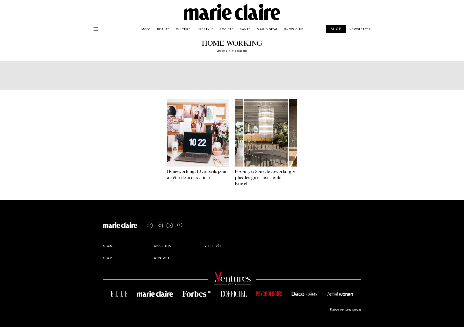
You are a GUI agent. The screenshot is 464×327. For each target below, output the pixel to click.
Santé (245, 29)
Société (226, 29)
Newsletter (360, 29)
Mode (146, 29)
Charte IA (162, 245)
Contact (162, 257)
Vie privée (213, 245)
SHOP (336, 28)
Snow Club (294, 29)
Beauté (163, 29)
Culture (183, 29)
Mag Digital (267, 29)
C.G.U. (108, 245)
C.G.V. (108, 257)
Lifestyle (205, 29)
